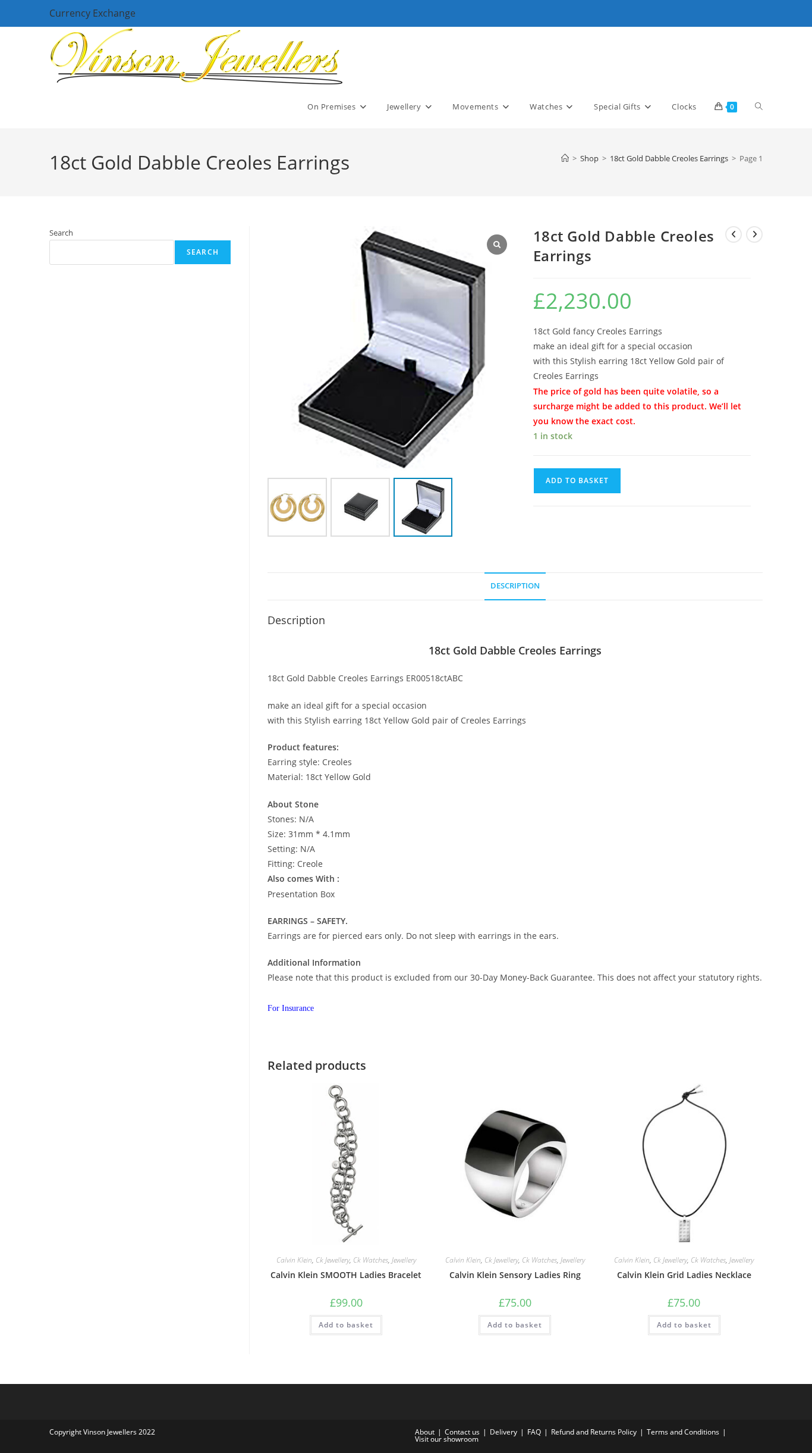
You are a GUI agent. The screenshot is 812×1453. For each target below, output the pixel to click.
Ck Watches (370, 1260)
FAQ (534, 1432)
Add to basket (577, 480)
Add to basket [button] (346, 1325)
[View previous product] (733, 234)
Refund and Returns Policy (594, 1432)
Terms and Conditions (683, 1432)
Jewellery (404, 1260)
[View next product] (754, 234)
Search (61, 232)
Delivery (503, 1432)
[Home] (565, 158)
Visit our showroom (447, 1439)
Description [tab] (515, 586)
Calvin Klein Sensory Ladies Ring (515, 1274)
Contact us (462, 1432)
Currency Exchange (92, 13)
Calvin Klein (294, 1260)
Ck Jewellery (333, 1260)
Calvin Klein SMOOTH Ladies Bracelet (345, 1274)
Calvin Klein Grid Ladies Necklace (684, 1274)
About (425, 1432)
